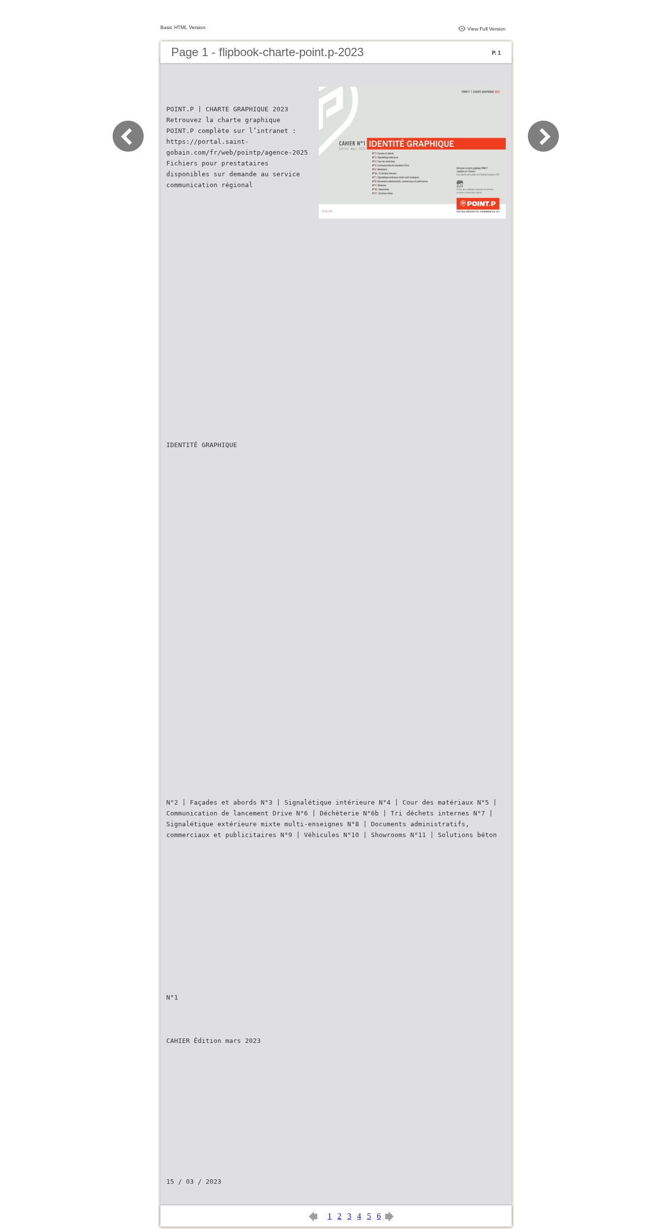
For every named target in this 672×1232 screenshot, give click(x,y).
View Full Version (486, 29)
